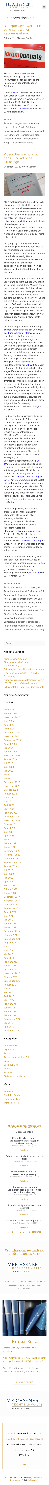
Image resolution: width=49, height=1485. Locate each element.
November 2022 (12, 786)
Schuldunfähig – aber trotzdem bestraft (24, 687)
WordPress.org (11, 1103)
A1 (22, 587)
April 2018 (9, 958)
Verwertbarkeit (30, 138)
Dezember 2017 (12, 969)
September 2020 (12, 862)
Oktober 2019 (11, 904)
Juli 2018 (8, 946)
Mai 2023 (8, 771)
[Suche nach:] (24, 643)
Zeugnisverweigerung (22, 142)
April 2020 (9, 881)
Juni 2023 (9, 767)
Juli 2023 (8, 763)
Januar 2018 (10, 965)
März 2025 (9, 728)
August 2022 (10, 793)
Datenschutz (15, 1480)
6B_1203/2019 (32, 572)
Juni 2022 (9, 801)
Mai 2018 (8, 954)
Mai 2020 (8, 878)
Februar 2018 (10, 962)
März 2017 (9, 1000)
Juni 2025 (9, 721)
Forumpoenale (22, 108)
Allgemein (9, 1049)
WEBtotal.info (33, 1480)
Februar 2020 (10, 889)
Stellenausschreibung (15, 1076)
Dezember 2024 (12, 732)
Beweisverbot (35, 602)
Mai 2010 (8, 1023)
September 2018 (12, 939)
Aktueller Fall (13, 583)
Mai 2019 (8, 920)
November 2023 (12, 755)
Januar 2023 (10, 778)
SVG (31, 625)
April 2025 (9, 725)
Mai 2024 (8, 748)
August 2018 (10, 942)
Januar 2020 (10, 893)
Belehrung (31, 127)
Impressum (38, 1477)
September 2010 (12, 1019)
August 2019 (10, 912)
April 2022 (9, 805)
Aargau (32, 587)
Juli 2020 (8, 870)
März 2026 (9, 709)
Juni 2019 (9, 916)
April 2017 (9, 996)
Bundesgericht (19, 610)
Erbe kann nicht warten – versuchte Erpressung (24, 1173)
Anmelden (9, 1091)
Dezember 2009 (12, 1030)
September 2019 (12, 908)
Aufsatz (10, 119)
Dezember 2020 (12, 851)
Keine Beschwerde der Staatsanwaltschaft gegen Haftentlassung (17, 662)
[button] (44, 7)
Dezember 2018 (12, 931)
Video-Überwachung (33, 629)
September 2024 (12, 740)
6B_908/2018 (13, 587)
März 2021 (9, 839)
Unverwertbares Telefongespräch (24, 1220)
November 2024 (12, 736)
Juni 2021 (8, 832)
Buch (6, 1061)
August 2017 (10, 985)
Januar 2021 (10, 847)
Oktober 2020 (11, 858)
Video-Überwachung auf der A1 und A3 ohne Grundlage (22, 158)
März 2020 (9, 885)
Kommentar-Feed (12, 1099)
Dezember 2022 (12, 782)
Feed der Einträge (13, 1095)
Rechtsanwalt (27, 135)
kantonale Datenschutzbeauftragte (25, 483)
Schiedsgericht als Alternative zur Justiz (24, 669)
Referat (7, 1068)
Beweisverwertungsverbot (17, 606)
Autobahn (34, 595)
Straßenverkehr (19, 625)
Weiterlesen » (24, 1150)
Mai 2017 (8, 992)
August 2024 (10, 744)
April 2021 (9, 835)
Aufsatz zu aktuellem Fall (16, 1057)
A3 (26, 587)
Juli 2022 (8, 797)
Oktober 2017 (10, 977)
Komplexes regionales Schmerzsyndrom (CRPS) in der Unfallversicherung (24, 1189)
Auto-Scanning (19, 595)
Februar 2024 (10, 751)
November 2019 (12, 900)
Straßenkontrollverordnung (17, 531)
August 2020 (10, 866)
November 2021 (12, 820)
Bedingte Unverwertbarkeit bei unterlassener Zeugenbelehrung (24, 29)
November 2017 (12, 973)
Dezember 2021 (12, 816)
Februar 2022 (10, 813)
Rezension (9, 1072)
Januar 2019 (10, 927)
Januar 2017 (10, 1007)
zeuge (7, 142)
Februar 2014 (10, 1015)
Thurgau (38, 625)
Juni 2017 (8, 988)
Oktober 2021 (10, 824)
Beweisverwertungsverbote (18, 131)
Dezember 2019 (12, 897)
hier (16, 92)
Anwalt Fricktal (27, 591)
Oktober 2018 (10, 935)
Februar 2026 (10, 713)
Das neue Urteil (11, 1065)
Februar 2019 (10, 923)
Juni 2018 (8, 950)
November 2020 (12, 855)
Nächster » (37, 1231)
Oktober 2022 (11, 790)
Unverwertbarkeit (12, 138)
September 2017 (12, 981)
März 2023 (9, 774)
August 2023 (10, 759)
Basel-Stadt (18, 127)
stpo (37, 135)
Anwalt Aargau (14, 123)
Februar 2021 (10, 843)
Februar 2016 (10, 1011)
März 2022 (9, 809)
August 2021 (10, 828)
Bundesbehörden (35, 489)
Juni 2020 (9, 874)
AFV (39, 587)
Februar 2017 (10, 1004)
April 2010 (9, 1026)
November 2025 (12, 717)
